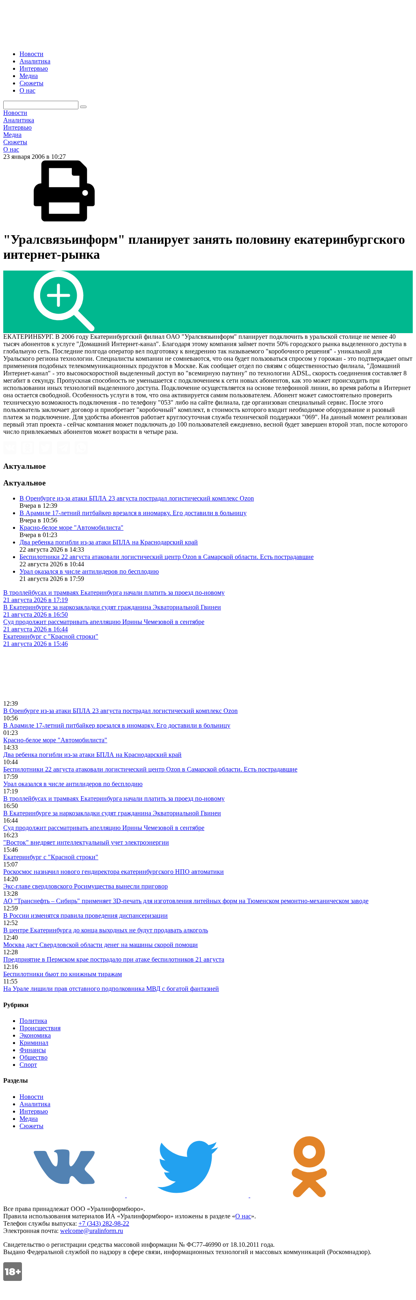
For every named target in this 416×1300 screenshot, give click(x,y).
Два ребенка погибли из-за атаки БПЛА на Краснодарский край (109, 542)
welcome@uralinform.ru (91, 1230)
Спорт (28, 1064)
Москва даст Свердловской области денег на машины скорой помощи (100, 944)
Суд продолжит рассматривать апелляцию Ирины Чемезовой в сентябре (103, 827)
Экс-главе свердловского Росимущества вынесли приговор (85, 886)
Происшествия (40, 1028)
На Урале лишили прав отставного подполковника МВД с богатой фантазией (111, 988)
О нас (27, 90)
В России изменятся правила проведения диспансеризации (85, 915)
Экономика (35, 1035)
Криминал (34, 1042)
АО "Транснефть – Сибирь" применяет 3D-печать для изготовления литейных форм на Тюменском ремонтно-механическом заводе (185, 900)
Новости (31, 53)
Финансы (33, 1049)
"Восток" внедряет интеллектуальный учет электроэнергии (86, 842)
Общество (34, 1057)
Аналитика (35, 61)
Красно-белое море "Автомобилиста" (72, 527)
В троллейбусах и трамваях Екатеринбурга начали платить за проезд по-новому (114, 798)
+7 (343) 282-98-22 (103, 1223)
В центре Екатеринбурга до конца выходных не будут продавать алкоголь (105, 930)
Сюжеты (31, 83)
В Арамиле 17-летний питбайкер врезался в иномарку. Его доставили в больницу (133, 512)
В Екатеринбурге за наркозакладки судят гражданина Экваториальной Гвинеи (112, 813)
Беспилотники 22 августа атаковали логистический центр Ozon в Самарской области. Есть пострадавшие (167, 556)
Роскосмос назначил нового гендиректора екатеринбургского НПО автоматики (113, 871)
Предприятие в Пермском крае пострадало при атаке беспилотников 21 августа (113, 959)
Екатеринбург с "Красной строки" (50, 857)
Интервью (34, 68)
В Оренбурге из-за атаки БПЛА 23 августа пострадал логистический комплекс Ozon (137, 498)
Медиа (29, 75)
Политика (33, 1020)
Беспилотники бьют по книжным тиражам (62, 974)
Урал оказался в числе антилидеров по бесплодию (89, 571)
